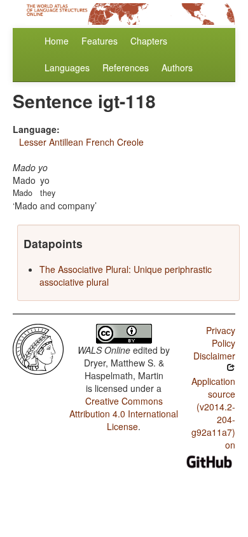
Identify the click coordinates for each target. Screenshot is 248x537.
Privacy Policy (220, 336)
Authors (177, 67)
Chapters (148, 40)
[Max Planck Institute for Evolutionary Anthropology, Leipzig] (38, 348)
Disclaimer (214, 355)
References (125, 67)
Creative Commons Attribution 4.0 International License (123, 413)
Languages (67, 67)
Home (57, 40)
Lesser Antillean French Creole (81, 142)
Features (99, 40)
